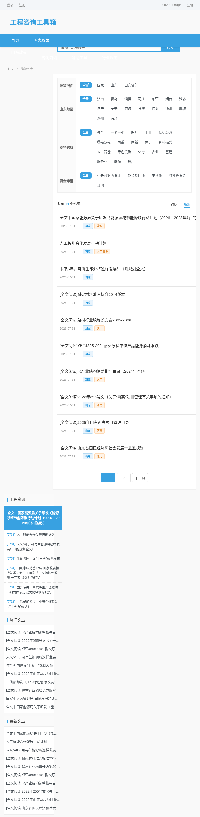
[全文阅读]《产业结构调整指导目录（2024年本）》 (33, 632)
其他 (100, 185)
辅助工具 (79, 58)
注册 (22, 4)
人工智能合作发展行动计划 (31, 534)
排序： (175, 204)
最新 (187, 204)
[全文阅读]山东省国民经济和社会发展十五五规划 (33, 807)
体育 (141, 152)
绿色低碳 (124, 152)
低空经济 (165, 132)
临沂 (155, 109)
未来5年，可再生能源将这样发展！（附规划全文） (33, 546)
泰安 (114, 109)
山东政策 (19, 52)
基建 (168, 152)
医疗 (134, 132)
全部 (85, 85)
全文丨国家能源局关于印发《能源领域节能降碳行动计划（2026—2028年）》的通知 (33, 517)
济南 (100, 99)
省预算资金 (177, 175)
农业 (155, 152)
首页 (15, 40)
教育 (100, 132)
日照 (141, 109)
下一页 (140, 477)
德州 (168, 109)
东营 (155, 99)
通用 (131, 162)
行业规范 (110, 58)
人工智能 (104, 152)
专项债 (157, 175)
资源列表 (27, 69)
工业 (148, 132)
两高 (148, 142)
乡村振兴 (165, 142)
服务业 (102, 162)
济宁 (100, 109)
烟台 (168, 99)
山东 (114, 85)
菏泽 (114, 118)
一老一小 (117, 132)
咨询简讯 (49, 58)
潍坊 (182, 99)
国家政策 (41, 40)
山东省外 (131, 85)
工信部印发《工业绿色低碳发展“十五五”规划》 (32, 604)
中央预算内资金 (109, 175)
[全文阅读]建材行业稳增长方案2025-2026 (33, 690)
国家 (100, 85)
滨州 (100, 118)
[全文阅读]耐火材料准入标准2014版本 (33, 758)
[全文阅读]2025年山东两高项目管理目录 (33, 673)
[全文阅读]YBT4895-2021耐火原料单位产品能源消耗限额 (33, 648)
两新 (134, 142)
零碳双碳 (104, 142)
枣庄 (141, 99)
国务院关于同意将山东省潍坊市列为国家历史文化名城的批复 (32, 589)
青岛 (114, 99)
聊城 (182, 109)
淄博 (127, 99)
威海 (127, 109)
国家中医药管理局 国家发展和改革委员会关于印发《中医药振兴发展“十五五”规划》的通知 (33, 572)
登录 (10, 4)
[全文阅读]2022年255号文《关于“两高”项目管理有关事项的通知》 (33, 640)
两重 (121, 142)
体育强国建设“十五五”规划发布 (33, 558)
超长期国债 (136, 175)
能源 (117, 162)
